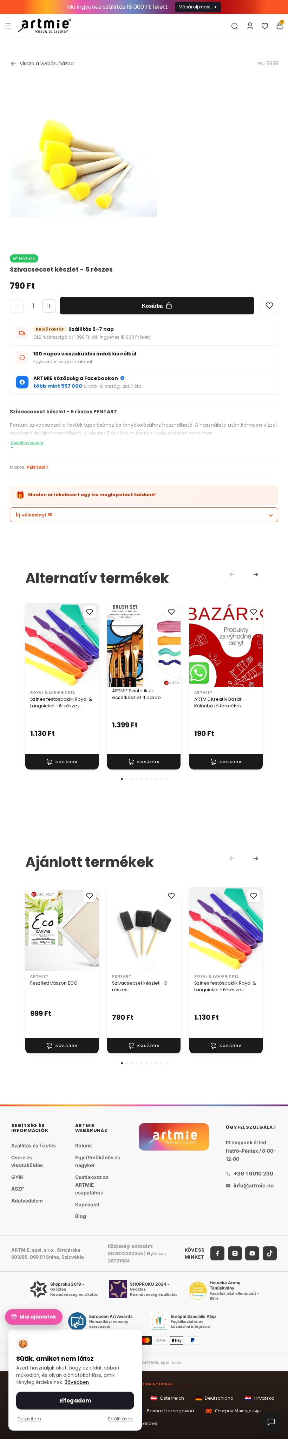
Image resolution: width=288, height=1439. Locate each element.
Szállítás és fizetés (33, 1145)
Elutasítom (29, 1419)
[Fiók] (250, 26)
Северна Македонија (233, 1410)
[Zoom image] (83, 164)
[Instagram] (235, 1253)
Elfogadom (75, 1400)
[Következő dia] (173, 645)
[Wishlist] (269, 305)
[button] (122, 779)
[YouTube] (252, 1253)
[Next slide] (255, 574)
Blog (80, 1216)
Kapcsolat (87, 1204)
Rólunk (83, 1145)
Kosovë (144, 1423)
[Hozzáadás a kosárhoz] (62, 762)
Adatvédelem (27, 1201)
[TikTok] (270, 1253)
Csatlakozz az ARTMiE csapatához (92, 1184)
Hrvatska (259, 1398)
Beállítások (120, 1419)
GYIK (17, 1177)
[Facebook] (217, 1253)
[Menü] (8, 26)
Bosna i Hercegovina (165, 1410)
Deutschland (214, 1398)
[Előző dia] (115, 645)
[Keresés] (234, 26)
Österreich (167, 1398)
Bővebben (77, 1382)
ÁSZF (17, 1189)
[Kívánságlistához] (89, 612)
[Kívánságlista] (265, 26)
